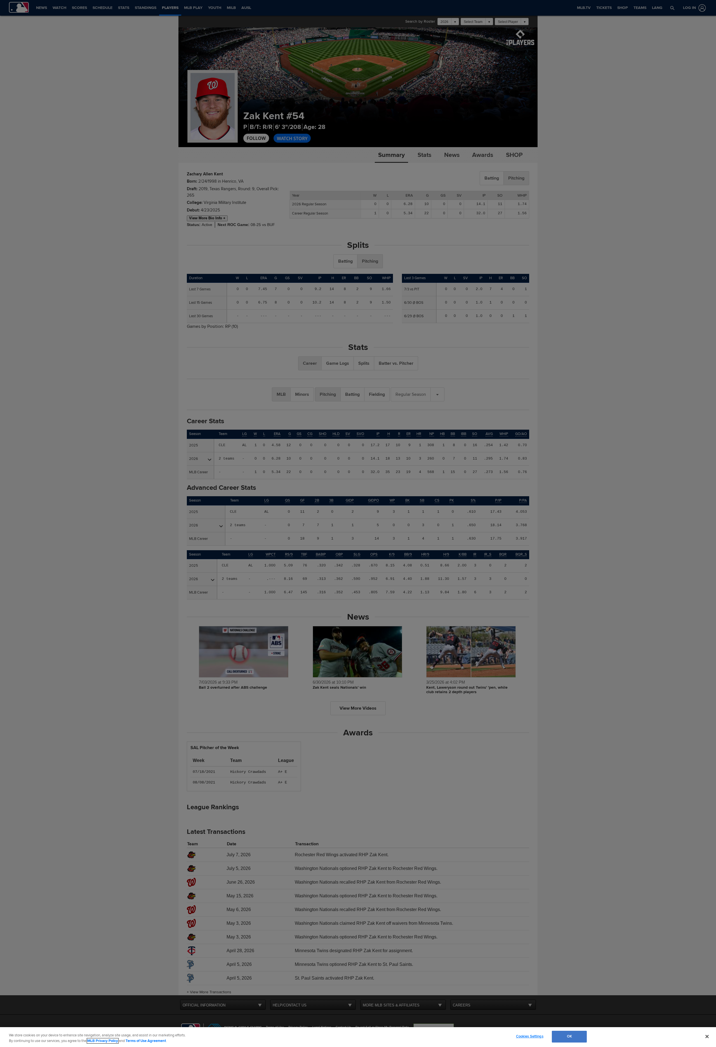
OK (569, 1036)
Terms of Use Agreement (146, 1041)
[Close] (707, 1036)
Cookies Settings (529, 1036)
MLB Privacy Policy (102, 1041)
